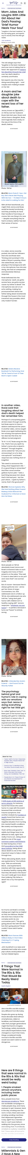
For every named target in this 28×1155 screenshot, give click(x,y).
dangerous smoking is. (10, 1101)
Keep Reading (14, 1140)
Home (3, 8)
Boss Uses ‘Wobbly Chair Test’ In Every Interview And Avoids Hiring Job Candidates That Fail (14, 772)
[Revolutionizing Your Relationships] (14, 2)
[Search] (21, 3)
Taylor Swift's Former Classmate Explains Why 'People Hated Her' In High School (14, 760)
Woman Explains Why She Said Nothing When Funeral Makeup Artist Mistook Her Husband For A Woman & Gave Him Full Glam (13, 491)
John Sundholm (6, 40)
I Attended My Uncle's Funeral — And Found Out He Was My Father (13, 683)
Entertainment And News (14, 8)
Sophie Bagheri (5, 986)
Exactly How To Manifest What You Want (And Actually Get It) (14, 766)
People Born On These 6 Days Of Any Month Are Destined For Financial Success (14, 778)
